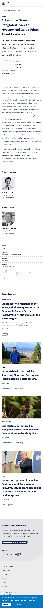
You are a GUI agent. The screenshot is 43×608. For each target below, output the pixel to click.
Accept (6, 605)
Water (4, 504)
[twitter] (11, 554)
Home (3, 10)
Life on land (18, 443)
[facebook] (3, 554)
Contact (4, 586)
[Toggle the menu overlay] (39, 3)
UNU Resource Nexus (14, 10)
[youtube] (16, 554)
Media (4, 582)
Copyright (5, 574)
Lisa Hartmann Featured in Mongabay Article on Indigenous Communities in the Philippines (20, 429)
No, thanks (19, 605)
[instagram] (20, 554)
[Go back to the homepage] (9, 3)
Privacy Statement (8, 566)
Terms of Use (6, 570)
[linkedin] (7, 554)
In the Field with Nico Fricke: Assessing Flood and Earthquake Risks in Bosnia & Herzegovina (20, 375)
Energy (4, 333)
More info (34, 600)
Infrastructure (19, 388)
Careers (4, 578)
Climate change (7, 388)
